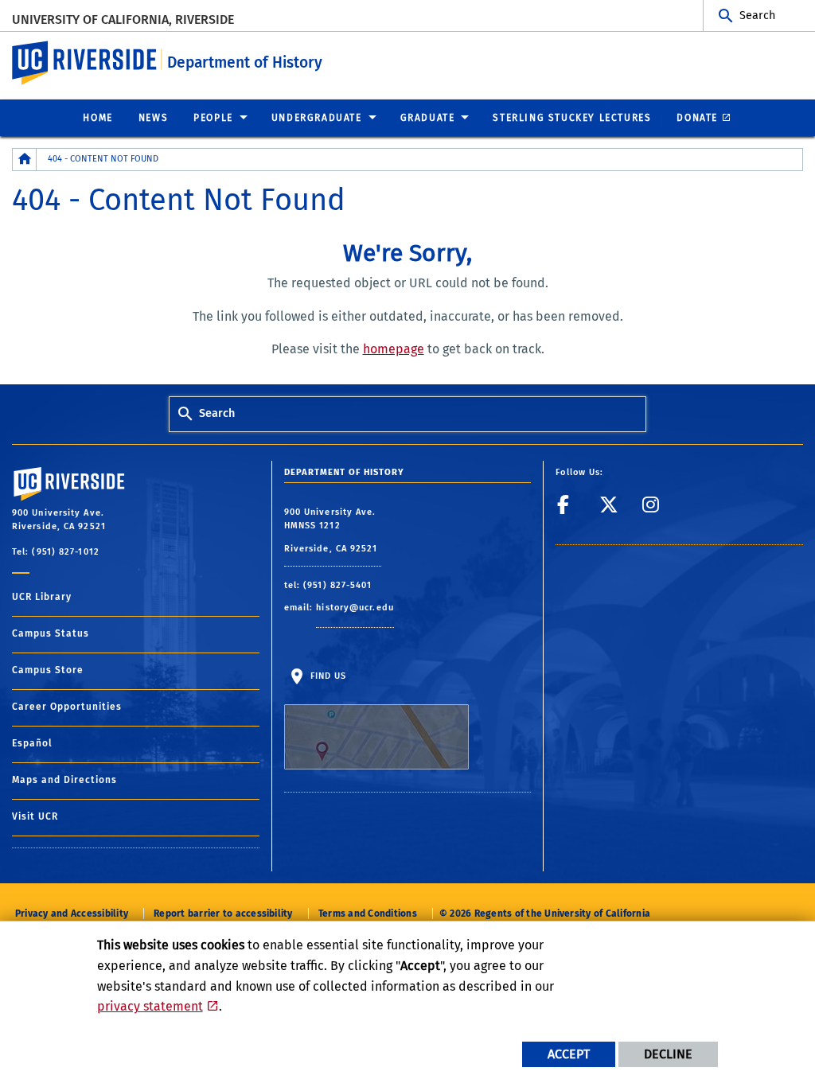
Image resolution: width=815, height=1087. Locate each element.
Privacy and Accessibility (71, 913)
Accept (569, 1054)
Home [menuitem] (97, 117)
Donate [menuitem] (697, 117)
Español (32, 743)
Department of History (244, 62)
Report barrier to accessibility (223, 913)
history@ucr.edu (355, 607)
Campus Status (50, 633)
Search (757, 15)
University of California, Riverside (123, 19)
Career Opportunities (67, 706)
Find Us (327, 676)
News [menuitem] (153, 117)
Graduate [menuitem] (427, 117)
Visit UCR (35, 816)
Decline (668, 1054)
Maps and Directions (64, 779)
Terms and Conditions (367, 913)
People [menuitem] (213, 117)
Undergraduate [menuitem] (316, 117)
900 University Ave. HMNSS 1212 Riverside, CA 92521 (332, 530)
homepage (393, 348)
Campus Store (48, 670)
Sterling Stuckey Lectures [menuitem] (572, 117)
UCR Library (42, 596)
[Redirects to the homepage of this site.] (25, 159)
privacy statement (150, 1006)
